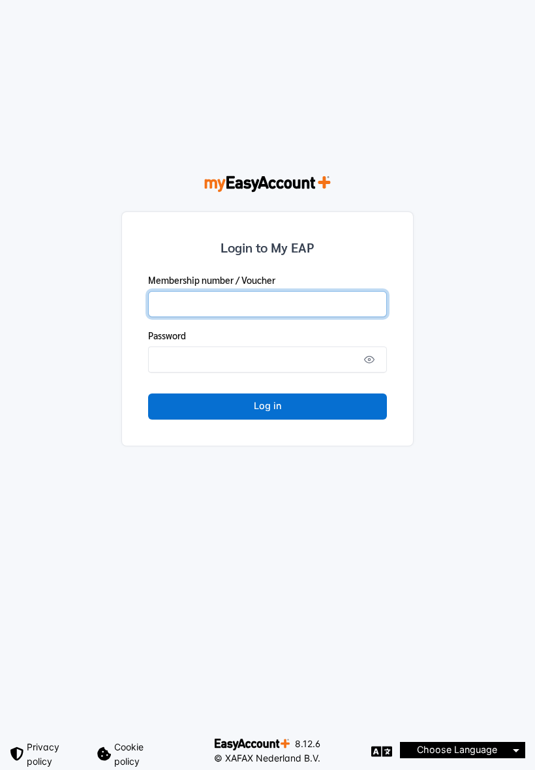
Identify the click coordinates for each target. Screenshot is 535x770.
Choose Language (457, 749)
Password (167, 335)
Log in (268, 405)
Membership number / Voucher (211, 280)
